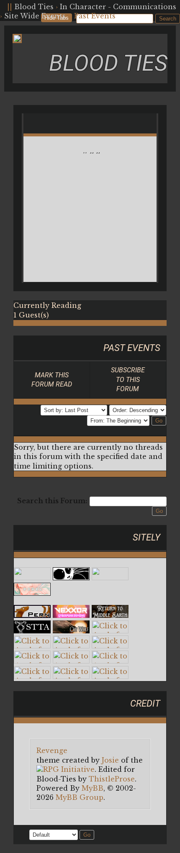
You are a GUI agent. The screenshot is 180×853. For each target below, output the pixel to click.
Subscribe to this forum (128, 379)
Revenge (51, 750)
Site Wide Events (35, 16)
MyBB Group (79, 797)
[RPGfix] (71, 578)
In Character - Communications (118, 7)
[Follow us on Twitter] (2, 7)
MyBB (92, 788)
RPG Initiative (69, 769)
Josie (110, 760)
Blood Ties (34, 7)
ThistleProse (112, 779)
